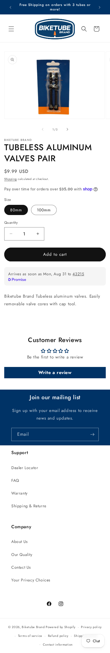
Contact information (58, 644)
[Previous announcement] (10, 7)
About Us (19, 541)
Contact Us (21, 567)
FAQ (15, 480)
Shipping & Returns (29, 506)
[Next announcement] (99, 7)
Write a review (54, 372)
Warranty (19, 493)
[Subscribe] (92, 434)
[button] (11, 29)
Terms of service (30, 635)
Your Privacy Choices (30, 580)
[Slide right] (67, 129)
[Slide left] (42, 129)
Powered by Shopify (61, 627)
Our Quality (21, 554)
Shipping (10, 179)
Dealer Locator (24, 468)
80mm (16, 210)
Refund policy (58, 635)
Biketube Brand (33, 627)
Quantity (11, 222)
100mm (44, 210)
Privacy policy (91, 627)
